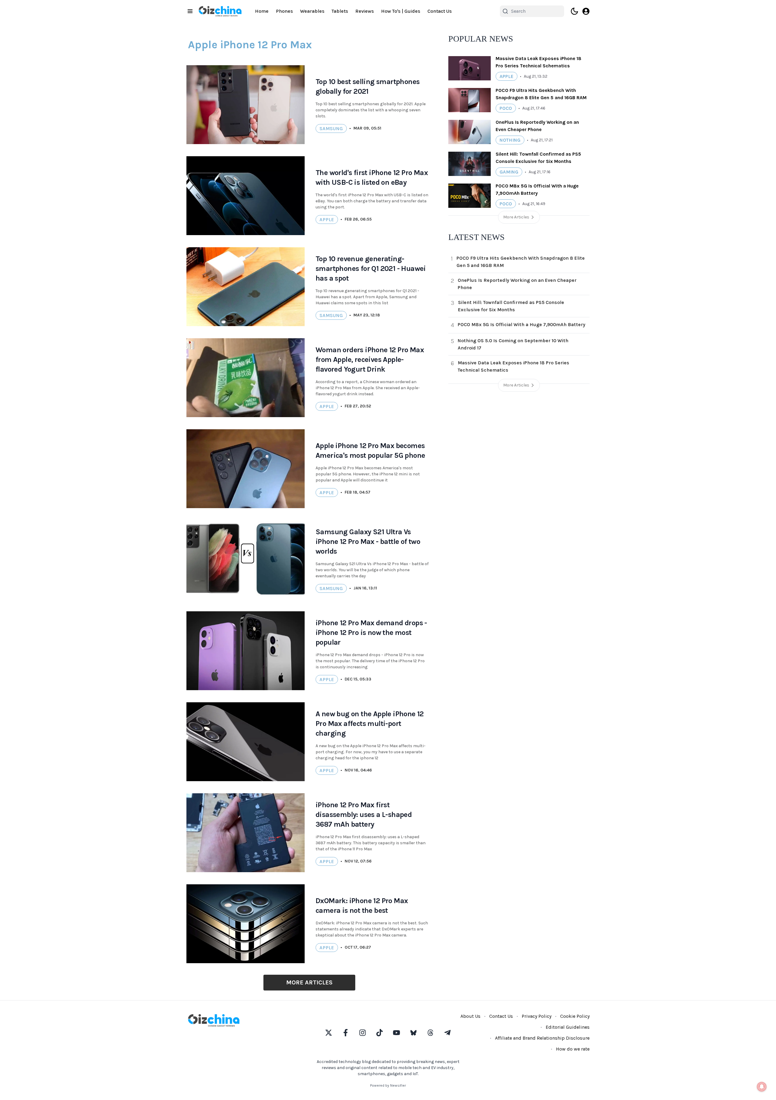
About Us (470, 1016)
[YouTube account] (396, 1032)
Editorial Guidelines (568, 1027)
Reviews (364, 11)
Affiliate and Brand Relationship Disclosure (542, 1038)
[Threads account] (430, 1032)
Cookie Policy (575, 1016)
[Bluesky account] (413, 1032)
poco (506, 108)
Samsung (331, 128)
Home (262, 11)
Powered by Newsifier (388, 1085)
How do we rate (573, 1049)
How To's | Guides (400, 11)
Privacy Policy (536, 1016)
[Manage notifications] (762, 1087)
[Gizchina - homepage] (220, 11)
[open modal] (586, 11)
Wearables (312, 11)
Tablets (340, 11)
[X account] (328, 1032)
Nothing (510, 140)
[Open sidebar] (190, 11)
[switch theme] (574, 11)
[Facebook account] (345, 1032)
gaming (509, 172)
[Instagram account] (362, 1032)
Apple (326, 219)
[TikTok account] (379, 1032)
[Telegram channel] (447, 1032)
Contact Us (439, 11)
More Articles (309, 982)
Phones (284, 11)
